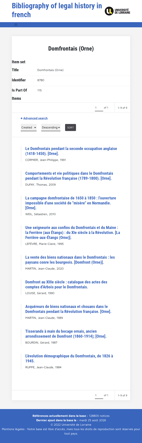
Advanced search (35, 118)
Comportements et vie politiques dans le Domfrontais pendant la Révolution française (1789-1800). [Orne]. (69, 176)
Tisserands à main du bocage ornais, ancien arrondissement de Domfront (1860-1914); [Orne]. (65, 334)
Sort (70, 127)
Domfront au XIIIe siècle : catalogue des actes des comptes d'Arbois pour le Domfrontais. (66, 284)
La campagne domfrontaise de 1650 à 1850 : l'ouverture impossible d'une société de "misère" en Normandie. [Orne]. (70, 203)
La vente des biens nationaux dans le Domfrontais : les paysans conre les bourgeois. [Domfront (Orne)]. (70, 260)
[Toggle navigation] (16, 24)
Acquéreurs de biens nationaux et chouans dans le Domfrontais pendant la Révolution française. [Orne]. (68, 309)
